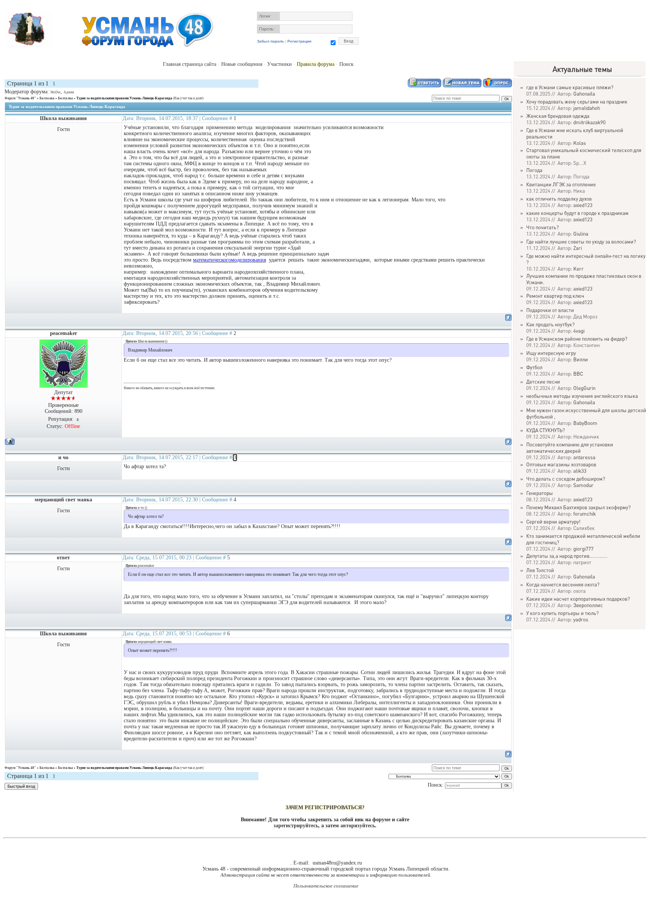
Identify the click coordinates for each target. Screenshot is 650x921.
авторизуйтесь (357, 825)
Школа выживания (63, 118)
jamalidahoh (586, 108)
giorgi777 (583, 548)
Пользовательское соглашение (325, 886)
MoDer (55, 92)
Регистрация (299, 41)
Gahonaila (584, 93)
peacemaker (63, 333)
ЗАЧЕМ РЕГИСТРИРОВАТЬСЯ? (325, 807)
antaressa (584, 457)
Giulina (580, 233)
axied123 (582, 205)
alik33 (579, 470)
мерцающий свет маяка (63, 499)
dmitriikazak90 (589, 122)
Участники (279, 64)
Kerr (578, 268)
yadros (580, 619)
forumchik (584, 513)
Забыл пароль (270, 41)
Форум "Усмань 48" (20, 98)
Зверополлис (588, 605)
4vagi (579, 330)
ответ (63, 557)
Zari (577, 248)
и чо (63, 457)
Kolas (579, 143)
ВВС (578, 373)
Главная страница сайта (189, 64)
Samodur (583, 485)
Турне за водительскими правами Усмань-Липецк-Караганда (124, 98)
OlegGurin (584, 388)
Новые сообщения (241, 64)
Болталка (47, 98)
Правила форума (315, 64)
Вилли (580, 359)
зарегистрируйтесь (295, 825)
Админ (69, 92)
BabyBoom (585, 423)
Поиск (346, 64)
